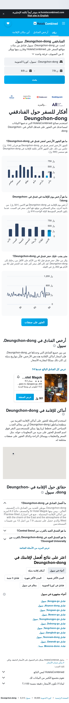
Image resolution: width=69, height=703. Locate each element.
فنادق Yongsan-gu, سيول (52, 610)
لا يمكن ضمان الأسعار (55, 662)
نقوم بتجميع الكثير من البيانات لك (47, 678)
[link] (34, 322)
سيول (28, 697)
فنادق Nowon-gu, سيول (53, 614)
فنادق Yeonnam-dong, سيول (50, 637)
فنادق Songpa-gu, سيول (53, 601)
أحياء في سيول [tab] (57, 570)
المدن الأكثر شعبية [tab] (55, 577)
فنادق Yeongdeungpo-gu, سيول (49, 619)
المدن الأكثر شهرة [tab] (33, 577)
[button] (3, 13)
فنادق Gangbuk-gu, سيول (52, 632)
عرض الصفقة (25, 397)
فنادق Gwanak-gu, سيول (53, 641)
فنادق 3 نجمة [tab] (13, 577)
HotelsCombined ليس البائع (49, 672)
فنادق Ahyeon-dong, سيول (51, 605)
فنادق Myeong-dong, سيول (51, 646)
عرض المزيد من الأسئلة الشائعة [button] (35, 547)
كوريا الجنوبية (46, 697)
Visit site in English (38, 15)
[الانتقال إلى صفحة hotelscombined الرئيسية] (45, 23)
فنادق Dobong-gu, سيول (53, 623)
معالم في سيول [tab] (29, 585)
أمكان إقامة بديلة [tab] (36, 570)
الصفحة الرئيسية (61, 697)
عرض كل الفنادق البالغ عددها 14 (49, 369)
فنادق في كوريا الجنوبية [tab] (53, 585)
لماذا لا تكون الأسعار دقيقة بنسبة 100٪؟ (43, 683)
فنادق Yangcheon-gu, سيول (51, 628)
